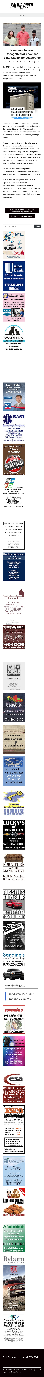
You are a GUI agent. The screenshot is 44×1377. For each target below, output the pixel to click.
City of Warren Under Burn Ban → (22, 216)
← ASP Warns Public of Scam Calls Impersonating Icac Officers (22, 211)
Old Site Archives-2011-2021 (21, 1357)
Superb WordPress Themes (12, 1372)
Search (37, 226)
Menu (22, 15)
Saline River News (21, 62)
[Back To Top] (40, 1370)
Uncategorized (34, 62)
